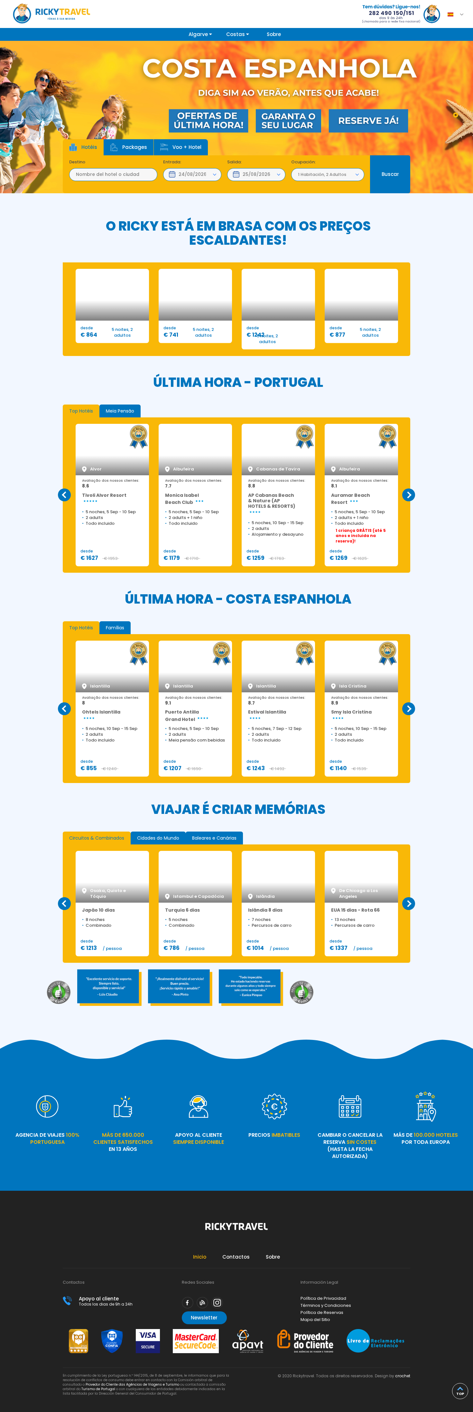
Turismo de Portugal (98, 1389)
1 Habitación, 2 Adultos (322, 174)
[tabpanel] (236, 117)
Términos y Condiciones (326, 1305)
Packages (134, 147)
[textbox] (113, 174)
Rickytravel (236, 1230)
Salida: (234, 162)
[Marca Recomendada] (78, 1332)
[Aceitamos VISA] (148, 1332)
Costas (236, 34)
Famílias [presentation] (115, 627)
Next (408, 494)
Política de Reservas (322, 1312)
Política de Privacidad (323, 1298)
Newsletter (204, 1317)
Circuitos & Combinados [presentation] (96, 838)
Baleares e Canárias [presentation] (214, 838)
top (460, 1393)
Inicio (199, 1256)
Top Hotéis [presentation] (81, 411)
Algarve (199, 34)
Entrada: (172, 162)
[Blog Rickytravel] (202, 1302)
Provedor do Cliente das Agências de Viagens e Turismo (132, 1384)
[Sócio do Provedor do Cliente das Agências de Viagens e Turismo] (305, 1332)
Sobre (274, 34)
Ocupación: (303, 162)
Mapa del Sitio (315, 1319)
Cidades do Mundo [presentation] (158, 838)
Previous (64, 494)
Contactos (236, 1256)
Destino (77, 162)
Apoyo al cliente (106, 1301)
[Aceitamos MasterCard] (196, 1332)
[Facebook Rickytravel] (187, 1302)
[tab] (81, 411)
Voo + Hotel (186, 147)
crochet (402, 1376)
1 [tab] (456, 115)
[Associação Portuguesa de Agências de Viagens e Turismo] (248, 1332)
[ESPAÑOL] (452, 13)
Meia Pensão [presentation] (120, 411)
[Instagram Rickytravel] (217, 1302)
